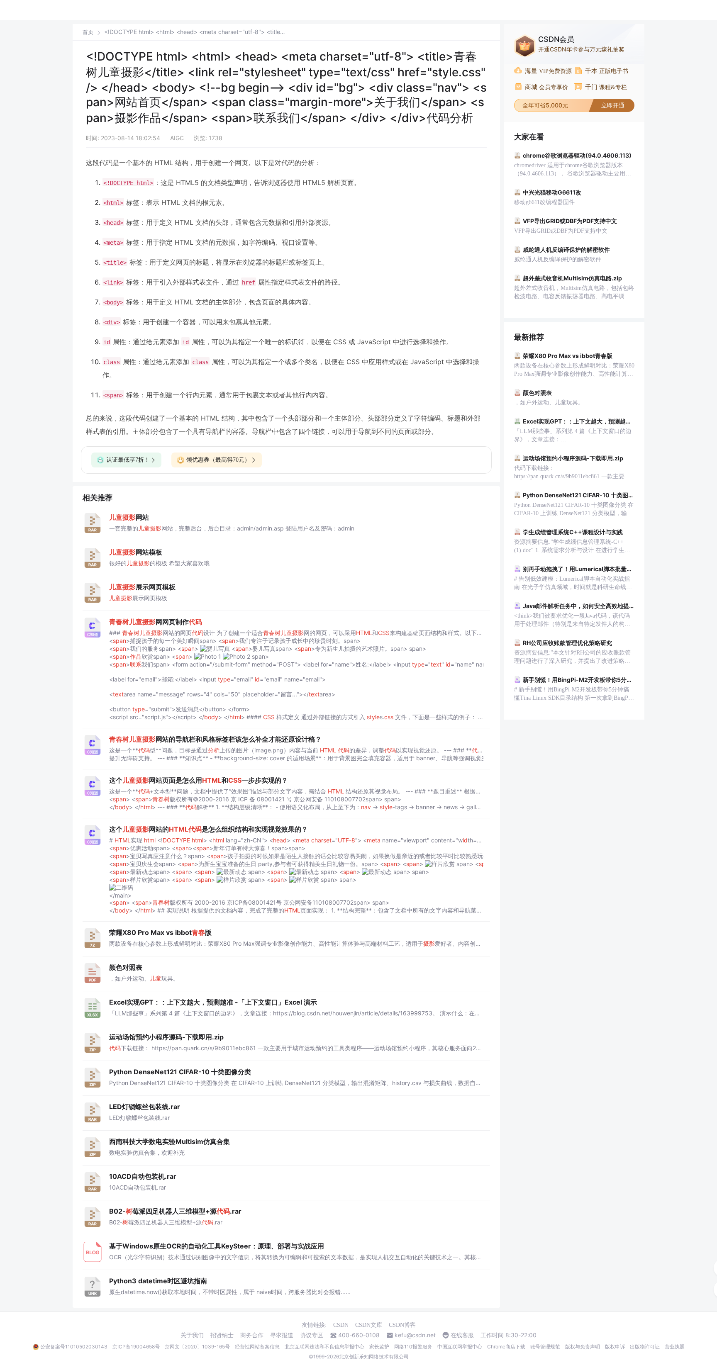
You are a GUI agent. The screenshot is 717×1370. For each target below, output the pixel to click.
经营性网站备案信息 (257, 1346)
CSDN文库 (368, 1325)
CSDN (341, 1325)
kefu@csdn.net (415, 1335)
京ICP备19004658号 (136, 1346)
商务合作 (251, 1335)
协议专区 (311, 1335)
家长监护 (379, 1346)
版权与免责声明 (582, 1346)
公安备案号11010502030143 (73, 1346)
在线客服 (462, 1335)
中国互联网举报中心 (459, 1346)
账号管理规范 (545, 1346)
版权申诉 (615, 1346)
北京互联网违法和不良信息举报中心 (324, 1346)
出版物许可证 (645, 1346)
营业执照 (675, 1346)
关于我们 (192, 1335)
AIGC (177, 137)
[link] (88, 32)
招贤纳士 (222, 1335)
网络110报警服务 (413, 1346)
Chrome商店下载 (506, 1346)
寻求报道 (281, 1335)
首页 (88, 32)
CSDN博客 (402, 1325)
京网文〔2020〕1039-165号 (197, 1346)
